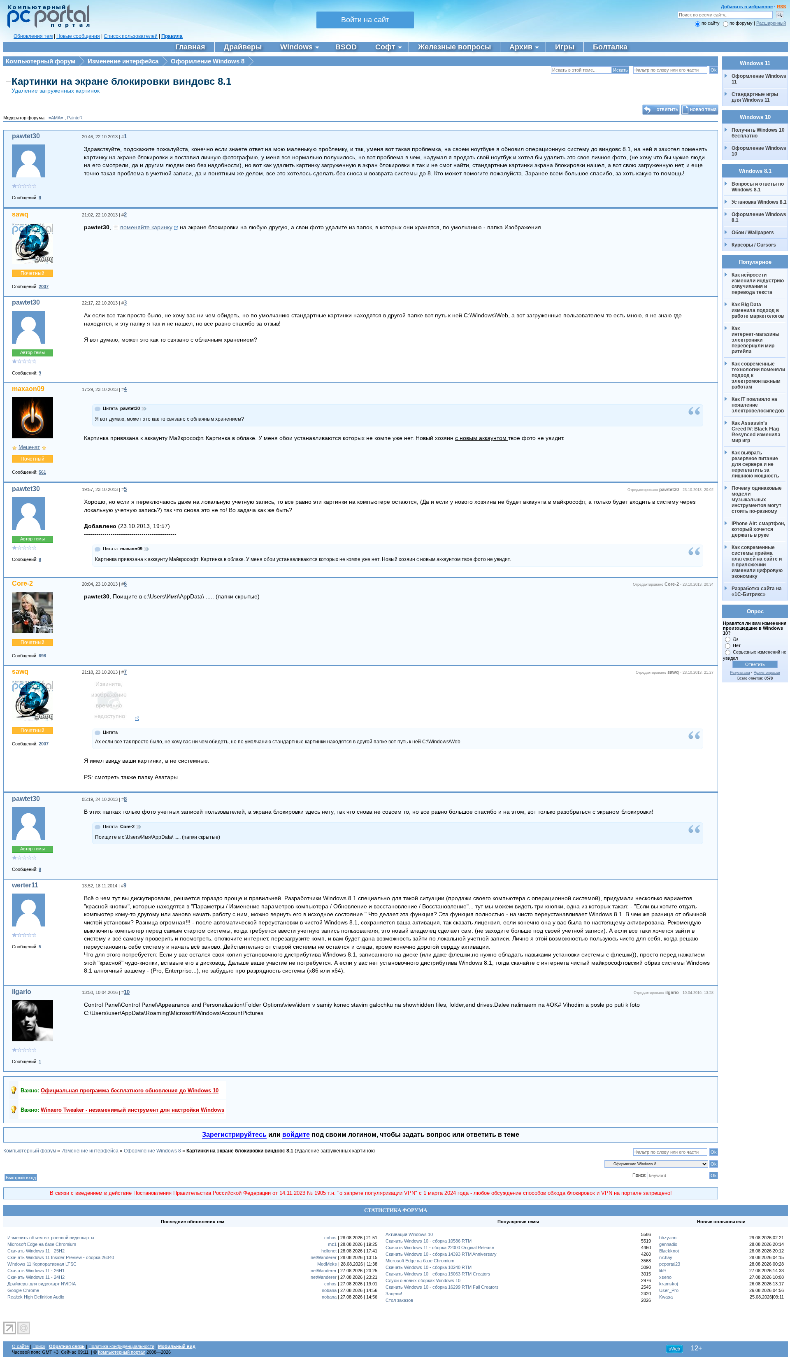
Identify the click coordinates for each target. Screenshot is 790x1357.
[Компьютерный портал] (46, 26)
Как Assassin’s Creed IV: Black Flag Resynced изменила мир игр (757, 431)
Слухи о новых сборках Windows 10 (423, 1280)
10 (127, 992)
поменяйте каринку (146, 227)
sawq (20, 214)
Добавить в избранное (747, 6)
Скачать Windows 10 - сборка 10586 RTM (429, 1240)
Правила (172, 36)
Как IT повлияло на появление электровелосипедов (758, 405)
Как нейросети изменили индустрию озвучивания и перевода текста (758, 283)
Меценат (29, 447)
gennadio (668, 1244)
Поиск (39, 1346)
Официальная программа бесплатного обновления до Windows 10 (129, 1090)
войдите (296, 1134)
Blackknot (669, 1250)
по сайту (711, 23)
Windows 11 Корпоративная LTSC (42, 1264)
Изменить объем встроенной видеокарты (50, 1237)
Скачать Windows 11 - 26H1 (36, 1270)
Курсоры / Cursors (754, 245)
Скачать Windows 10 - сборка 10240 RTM (429, 1267)
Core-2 (22, 583)
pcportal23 (669, 1264)
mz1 (332, 1244)
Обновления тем (33, 36)
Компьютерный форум (40, 61)
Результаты (740, 672)
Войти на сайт (365, 20)
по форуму (742, 23)
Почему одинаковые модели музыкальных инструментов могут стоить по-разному (757, 499)
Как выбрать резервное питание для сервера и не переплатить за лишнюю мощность (755, 464)
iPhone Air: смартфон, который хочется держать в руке (759, 529)
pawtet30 (26, 136)
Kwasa (666, 1296)
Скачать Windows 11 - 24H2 (36, 1277)
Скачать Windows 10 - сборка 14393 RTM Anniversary (441, 1254)
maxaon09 (28, 388)
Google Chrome (23, 1290)
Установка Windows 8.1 (759, 202)
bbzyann (667, 1237)
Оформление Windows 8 (207, 61)
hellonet (329, 1250)
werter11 (25, 885)
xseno (665, 1277)
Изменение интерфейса (123, 61)
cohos (330, 1237)
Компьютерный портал (121, 1352)
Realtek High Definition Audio (35, 1296)
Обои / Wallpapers (753, 232)
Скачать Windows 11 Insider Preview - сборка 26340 (60, 1257)
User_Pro (668, 1290)
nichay (665, 1257)
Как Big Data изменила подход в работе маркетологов (758, 310)
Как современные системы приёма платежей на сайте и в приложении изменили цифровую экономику (758, 562)
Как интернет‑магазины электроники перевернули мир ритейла (756, 340)
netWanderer (324, 1257)
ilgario (21, 991)
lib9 (662, 1270)
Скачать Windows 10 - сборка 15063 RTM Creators (438, 1273)
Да (735, 638)
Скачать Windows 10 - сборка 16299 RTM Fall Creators (442, 1287)
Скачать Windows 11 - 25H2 (36, 1250)
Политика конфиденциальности (121, 1346)
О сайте (20, 1346)
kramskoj (668, 1283)
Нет (737, 645)
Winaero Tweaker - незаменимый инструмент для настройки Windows (132, 1110)
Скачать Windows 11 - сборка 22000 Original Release (440, 1247)
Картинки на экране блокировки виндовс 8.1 (121, 81)
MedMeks (327, 1264)
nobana (329, 1290)
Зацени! (394, 1293)
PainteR (75, 117)
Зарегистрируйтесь (234, 1134)
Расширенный (771, 23)
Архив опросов (767, 672)
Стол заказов (399, 1300)
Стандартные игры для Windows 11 (755, 97)
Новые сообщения (78, 36)
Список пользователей (131, 36)
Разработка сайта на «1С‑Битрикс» (757, 591)
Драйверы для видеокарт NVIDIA (41, 1283)
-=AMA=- (56, 117)
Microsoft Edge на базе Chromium (41, 1244)
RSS (781, 6)
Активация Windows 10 (409, 1234)
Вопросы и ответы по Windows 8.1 (758, 187)
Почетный (32, 273)
